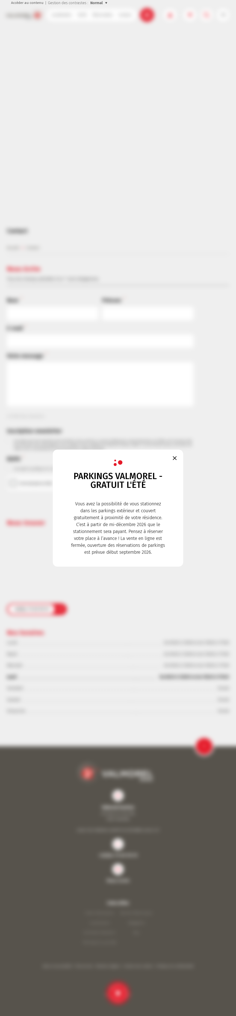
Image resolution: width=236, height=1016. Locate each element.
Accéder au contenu (27, 3)
